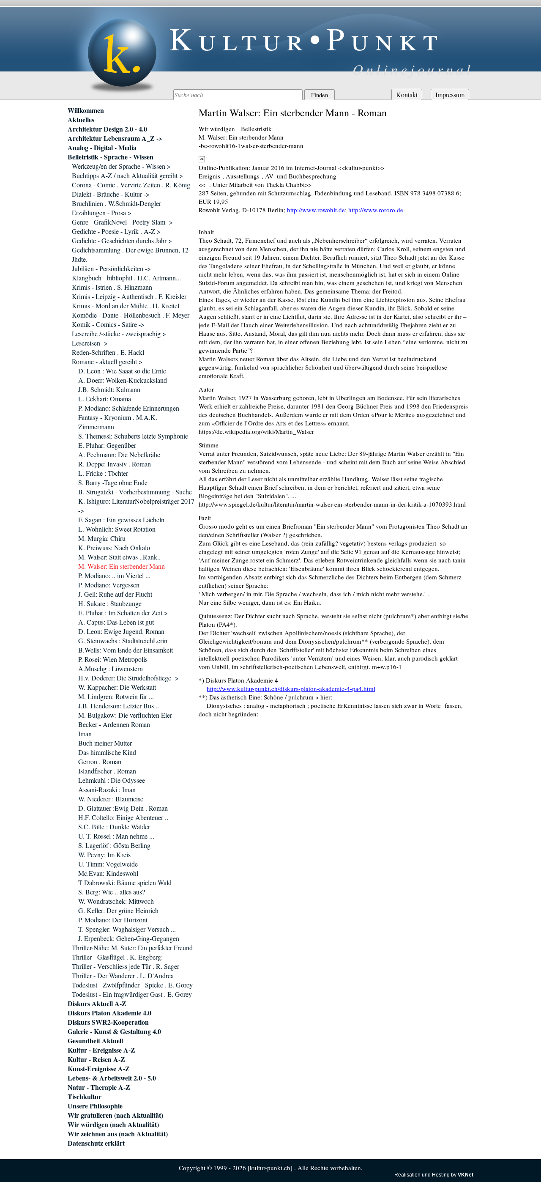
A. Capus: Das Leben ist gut (116, 621)
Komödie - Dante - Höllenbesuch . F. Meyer (130, 314)
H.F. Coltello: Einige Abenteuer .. (123, 817)
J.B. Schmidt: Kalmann (109, 389)
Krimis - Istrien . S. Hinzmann (112, 286)
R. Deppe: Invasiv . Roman (114, 463)
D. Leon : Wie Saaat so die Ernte (122, 370)
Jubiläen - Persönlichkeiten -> (111, 268)
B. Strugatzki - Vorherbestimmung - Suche (135, 491)
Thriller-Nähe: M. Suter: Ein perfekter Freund (132, 947)
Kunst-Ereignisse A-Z (99, 1068)
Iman (85, 733)
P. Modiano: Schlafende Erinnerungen (128, 407)
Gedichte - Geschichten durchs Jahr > (122, 240)
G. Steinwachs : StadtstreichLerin (122, 640)
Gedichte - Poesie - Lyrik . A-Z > (116, 231)
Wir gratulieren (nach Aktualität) (115, 1115)
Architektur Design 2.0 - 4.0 (107, 129)
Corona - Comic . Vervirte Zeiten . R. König (131, 184)
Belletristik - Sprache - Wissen (110, 157)
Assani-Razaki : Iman (107, 789)
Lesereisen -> (90, 342)
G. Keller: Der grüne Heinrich (118, 910)
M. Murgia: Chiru (102, 538)
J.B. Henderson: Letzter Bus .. (118, 705)
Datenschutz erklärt (96, 1143)
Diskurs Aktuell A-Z (97, 1003)
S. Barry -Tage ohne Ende (113, 482)
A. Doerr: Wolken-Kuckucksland (122, 380)
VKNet (465, 1175)
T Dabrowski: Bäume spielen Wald (125, 882)
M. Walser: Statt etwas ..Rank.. (119, 556)
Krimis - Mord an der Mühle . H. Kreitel (125, 305)
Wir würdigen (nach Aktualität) (113, 1124)
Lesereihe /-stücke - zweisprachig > (119, 333)
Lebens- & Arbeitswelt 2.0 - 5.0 (112, 1078)
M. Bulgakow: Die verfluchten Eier (125, 714)
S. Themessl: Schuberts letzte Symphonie (133, 435)
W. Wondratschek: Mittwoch (116, 901)
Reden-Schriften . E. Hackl (108, 352)
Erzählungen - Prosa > (101, 212)
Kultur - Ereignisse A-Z (101, 1050)
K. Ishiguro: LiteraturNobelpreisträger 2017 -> (136, 505)
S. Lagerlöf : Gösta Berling (114, 845)
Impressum (449, 94)
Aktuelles (81, 119)
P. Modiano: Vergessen (108, 584)
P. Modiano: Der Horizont (113, 919)
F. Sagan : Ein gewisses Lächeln (121, 519)
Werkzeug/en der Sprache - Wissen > (121, 166)
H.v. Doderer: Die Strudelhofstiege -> (128, 677)
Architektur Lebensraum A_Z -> (115, 138)
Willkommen (86, 110)
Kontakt (407, 94)
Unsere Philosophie (95, 1106)
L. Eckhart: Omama (104, 398)
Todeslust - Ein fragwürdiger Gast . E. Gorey (132, 994)
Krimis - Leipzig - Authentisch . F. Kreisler (129, 296)
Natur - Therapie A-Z (99, 1087)
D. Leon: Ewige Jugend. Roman (121, 631)
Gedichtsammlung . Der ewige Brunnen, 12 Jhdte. (130, 254)
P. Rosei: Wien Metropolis (113, 659)
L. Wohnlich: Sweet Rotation (117, 528)
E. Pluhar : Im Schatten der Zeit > (123, 612)
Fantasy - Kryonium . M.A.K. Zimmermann (117, 422)
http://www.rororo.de (375, 210)
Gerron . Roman (99, 761)
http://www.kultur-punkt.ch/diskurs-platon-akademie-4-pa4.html (291, 688)
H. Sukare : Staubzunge (110, 603)
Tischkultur (84, 1096)
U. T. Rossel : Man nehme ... (116, 835)
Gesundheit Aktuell (95, 1040)
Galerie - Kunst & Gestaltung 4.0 (114, 1031)
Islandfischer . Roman (107, 770)
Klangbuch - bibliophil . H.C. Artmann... (126, 277)
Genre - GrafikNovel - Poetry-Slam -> (122, 221)
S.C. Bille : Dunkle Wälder (114, 826)
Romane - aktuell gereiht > (107, 361)
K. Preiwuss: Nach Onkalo (114, 547)
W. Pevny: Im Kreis (104, 854)
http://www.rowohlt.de (316, 210)
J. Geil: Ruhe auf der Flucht (115, 594)
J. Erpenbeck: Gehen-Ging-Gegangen (128, 938)
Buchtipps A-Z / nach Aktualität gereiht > (127, 175)
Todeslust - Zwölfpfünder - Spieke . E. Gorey (132, 984)
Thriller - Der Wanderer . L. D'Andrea (123, 975)
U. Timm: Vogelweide (108, 863)
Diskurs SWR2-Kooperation (108, 1022)
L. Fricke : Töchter (103, 473)
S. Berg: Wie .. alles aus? (111, 891)
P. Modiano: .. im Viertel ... (114, 575)
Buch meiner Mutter (105, 742)
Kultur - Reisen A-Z (96, 1059)
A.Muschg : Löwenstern (110, 668)
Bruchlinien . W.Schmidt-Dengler (116, 203)
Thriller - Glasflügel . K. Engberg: (117, 956)
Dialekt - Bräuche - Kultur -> (111, 193)
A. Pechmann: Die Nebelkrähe (119, 454)
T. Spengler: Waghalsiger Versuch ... (127, 928)
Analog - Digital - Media (102, 147)
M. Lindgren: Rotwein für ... (116, 696)
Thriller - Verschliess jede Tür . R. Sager (125, 966)
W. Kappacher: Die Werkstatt (117, 687)
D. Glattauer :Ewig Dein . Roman (123, 808)
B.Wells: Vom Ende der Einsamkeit (125, 649)
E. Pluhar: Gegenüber (107, 445)
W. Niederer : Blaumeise (110, 798)
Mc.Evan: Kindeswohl (108, 873)
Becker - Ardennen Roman (114, 724)
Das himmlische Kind (107, 752)
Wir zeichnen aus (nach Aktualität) (118, 1133)
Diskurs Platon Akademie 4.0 (109, 1012)
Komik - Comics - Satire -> (108, 324)
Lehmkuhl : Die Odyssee (111, 780)
